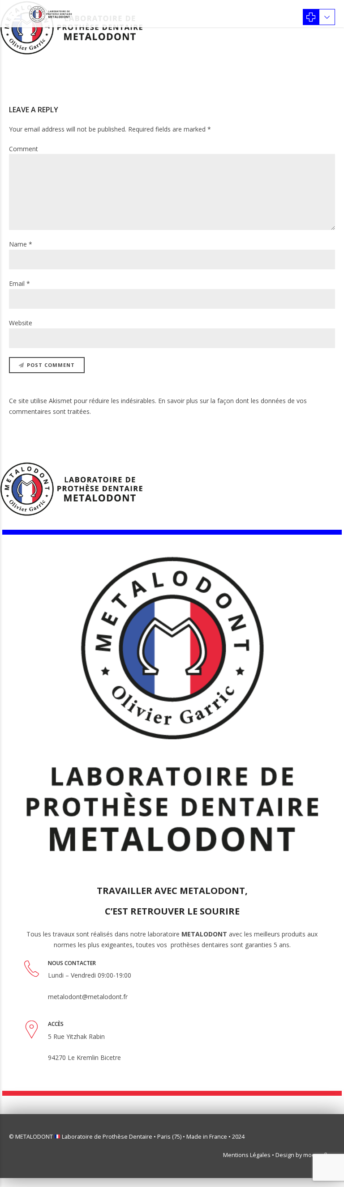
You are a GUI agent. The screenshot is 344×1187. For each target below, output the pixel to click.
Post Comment (51, 365)
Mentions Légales (247, 1155)
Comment (23, 149)
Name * (20, 244)
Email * (19, 283)
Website (20, 323)
